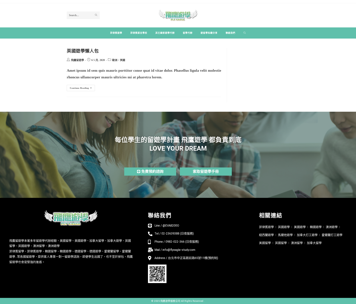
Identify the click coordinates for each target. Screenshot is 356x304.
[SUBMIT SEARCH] (96, 15)
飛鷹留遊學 (77, 60)
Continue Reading (81, 87)
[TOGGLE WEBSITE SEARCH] (244, 33)
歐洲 (114, 60)
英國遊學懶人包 (83, 51)
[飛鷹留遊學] (178, 15)
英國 (122, 60)
